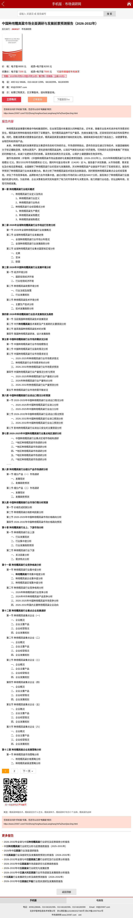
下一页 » (28, 771)
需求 (124, 128)
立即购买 (11, 99)
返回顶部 (66, 892)
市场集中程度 (28, 574)
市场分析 (38, 527)
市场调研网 (73, 4)
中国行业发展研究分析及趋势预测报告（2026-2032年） (34, 877)
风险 (15, 179)
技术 (26, 324)
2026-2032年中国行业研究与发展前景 (26, 868)
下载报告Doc (63, 99)
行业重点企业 (24, 610)
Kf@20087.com (19, 87)
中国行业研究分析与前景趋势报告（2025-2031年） (35, 846)
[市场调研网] (129, 4)
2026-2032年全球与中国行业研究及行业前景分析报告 (37, 859)
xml (79, 915)
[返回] (3, 4)
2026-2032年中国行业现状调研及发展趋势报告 (33, 881)
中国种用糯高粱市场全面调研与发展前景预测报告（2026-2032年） (66, 158)
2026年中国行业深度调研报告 (21, 850)
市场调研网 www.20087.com (64, 915)
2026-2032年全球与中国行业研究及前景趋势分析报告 (37, 842)
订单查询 (37, 99)
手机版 (57, 4)
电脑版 (99, 900)
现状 (27, 537)
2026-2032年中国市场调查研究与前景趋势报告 (31, 863)
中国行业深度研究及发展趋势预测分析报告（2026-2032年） (38, 855)
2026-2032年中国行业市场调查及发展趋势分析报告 (37, 872)
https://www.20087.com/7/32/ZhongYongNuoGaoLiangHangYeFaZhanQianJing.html (41, 113)
